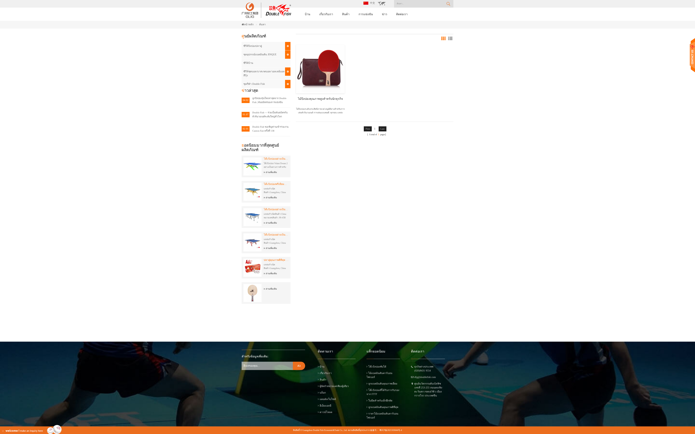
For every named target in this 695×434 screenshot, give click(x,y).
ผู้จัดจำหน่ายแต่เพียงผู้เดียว (334, 386)
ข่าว (384, 14)
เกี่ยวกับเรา (326, 14)
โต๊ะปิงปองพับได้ (377, 366)
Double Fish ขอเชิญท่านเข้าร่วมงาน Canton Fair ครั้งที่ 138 (270, 128)
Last (382, 128)
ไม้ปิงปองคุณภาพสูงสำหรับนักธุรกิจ (320, 98)
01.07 (245, 114)
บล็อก (323, 392)
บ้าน (307, 14)
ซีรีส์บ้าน (248, 63)
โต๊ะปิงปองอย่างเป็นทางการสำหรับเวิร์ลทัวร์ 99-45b (276, 209)
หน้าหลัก (249, 24)
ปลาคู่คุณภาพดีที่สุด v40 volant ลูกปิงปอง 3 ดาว (276, 260)
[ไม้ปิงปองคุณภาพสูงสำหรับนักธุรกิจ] (320, 68)
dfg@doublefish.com (425, 377)
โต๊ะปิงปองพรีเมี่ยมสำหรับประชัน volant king (276, 184)
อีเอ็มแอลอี (325, 405)
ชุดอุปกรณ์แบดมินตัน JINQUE (260, 54)
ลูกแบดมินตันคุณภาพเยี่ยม (382, 383)
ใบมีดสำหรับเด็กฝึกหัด (380, 400)
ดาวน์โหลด (326, 412)
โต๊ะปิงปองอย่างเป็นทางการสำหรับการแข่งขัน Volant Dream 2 (276, 158)
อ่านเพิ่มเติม (271, 172)
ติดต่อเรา (402, 14)
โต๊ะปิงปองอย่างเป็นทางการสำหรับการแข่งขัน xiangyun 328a (276, 234)
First (368, 128)
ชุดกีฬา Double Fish (254, 84)
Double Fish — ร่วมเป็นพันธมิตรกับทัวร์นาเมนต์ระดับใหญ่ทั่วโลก (270, 114)
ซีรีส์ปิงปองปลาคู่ (252, 46)
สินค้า (345, 14)
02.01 (245, 128)
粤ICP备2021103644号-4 (390, 430)
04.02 (245, 100)
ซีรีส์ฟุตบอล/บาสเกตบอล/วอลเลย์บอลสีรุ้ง (264, 73)
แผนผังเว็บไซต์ (328, 399)
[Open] (692, 55)
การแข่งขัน (366, 14)
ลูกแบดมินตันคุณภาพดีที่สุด (383, 407)
